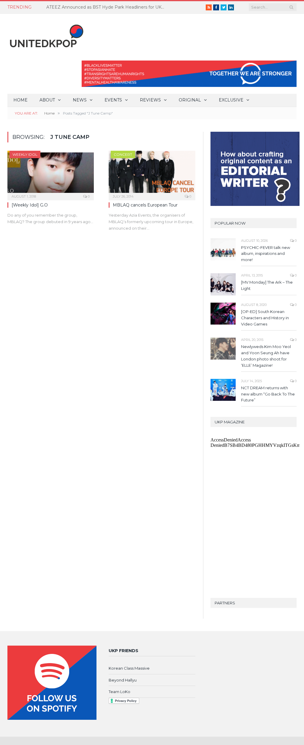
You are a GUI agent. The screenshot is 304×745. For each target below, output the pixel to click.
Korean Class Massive (129, 668)
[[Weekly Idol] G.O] (50, 173)
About (47, 100)
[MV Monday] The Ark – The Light (267, 285)
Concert (123, 154)
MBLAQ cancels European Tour (145, 205)
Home (20, 100)
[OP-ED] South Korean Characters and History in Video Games (265, 317)
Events (113, 100)
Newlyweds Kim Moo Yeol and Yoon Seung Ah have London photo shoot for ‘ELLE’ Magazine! (266, 356)
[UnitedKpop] (45, 33)
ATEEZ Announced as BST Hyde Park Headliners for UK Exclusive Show (107, 7)
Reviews (150, 100)
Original (190, 100)
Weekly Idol (24, 154)
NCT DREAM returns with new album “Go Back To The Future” (268, 394)
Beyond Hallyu (123, 680)
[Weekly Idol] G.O (30, 205)
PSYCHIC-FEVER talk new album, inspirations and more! (265, 253)
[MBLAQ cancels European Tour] (152, 173)
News (80, 100)
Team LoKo (119, 691)
